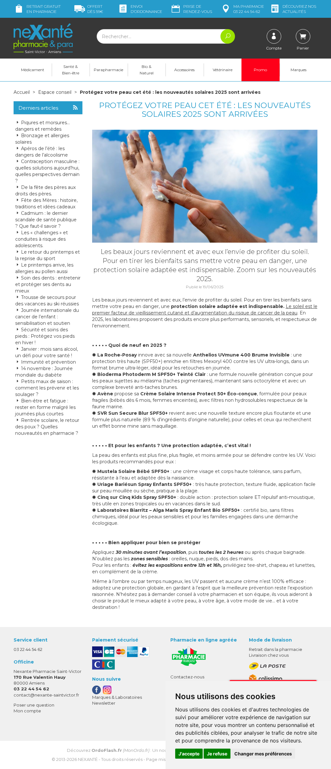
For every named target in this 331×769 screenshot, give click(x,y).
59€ (95, 9)
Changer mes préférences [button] (263, 753)
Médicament (32, 69)
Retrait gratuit (44, 9)
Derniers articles (38, 108)
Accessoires (184, 69)
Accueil (22, 92)
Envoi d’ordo (146, 9)
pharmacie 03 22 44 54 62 (248, 9)
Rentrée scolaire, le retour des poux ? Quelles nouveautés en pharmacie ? (47, 426)
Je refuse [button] (217, 753)
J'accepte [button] (188, 753)
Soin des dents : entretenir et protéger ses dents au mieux (47, 284)
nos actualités (299, 9)
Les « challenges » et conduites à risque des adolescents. (41, 239)
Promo (260, 69)
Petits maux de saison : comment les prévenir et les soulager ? (47, 388)
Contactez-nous (187, 676)
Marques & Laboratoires (117, 697)
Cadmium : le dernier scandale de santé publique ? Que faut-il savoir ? (46, 219)
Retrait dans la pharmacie (275, 649)
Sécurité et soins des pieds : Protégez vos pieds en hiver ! (45, 336)
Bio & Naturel (147, 69)
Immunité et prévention (48, 362)
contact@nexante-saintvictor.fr (46, 695)
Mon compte (27, 710)
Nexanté (88, 759)
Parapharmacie (108, 69)
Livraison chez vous (269, 655)
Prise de (197, 9)
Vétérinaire (222, 69)
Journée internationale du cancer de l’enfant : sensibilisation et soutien (47, 316)
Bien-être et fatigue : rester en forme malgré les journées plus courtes (45, 407)
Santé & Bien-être (70, 69)
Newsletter (103, 703)
